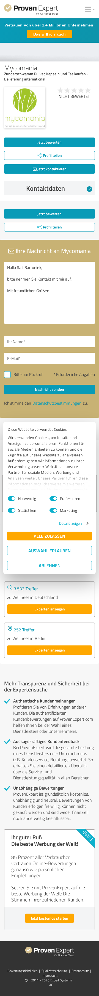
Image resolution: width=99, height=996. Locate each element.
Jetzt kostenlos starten (49, 918)
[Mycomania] (25, 108)
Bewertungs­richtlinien (22, 970)
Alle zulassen (49, 536)
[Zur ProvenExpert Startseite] (31, 10)
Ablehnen (50, 565)
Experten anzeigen (49, 609)
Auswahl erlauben (49, 550)
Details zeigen (70, 523)
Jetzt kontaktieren (52, 168)
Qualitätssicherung (54, 970)
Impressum (49, 975)
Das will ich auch (49, 34)
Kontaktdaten (45, 188)
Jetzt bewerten (49, 142)
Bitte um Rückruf (28, 374)
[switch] (53, 498)
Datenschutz (80, 970)
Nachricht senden (49, 389)
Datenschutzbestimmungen (56, 403)
